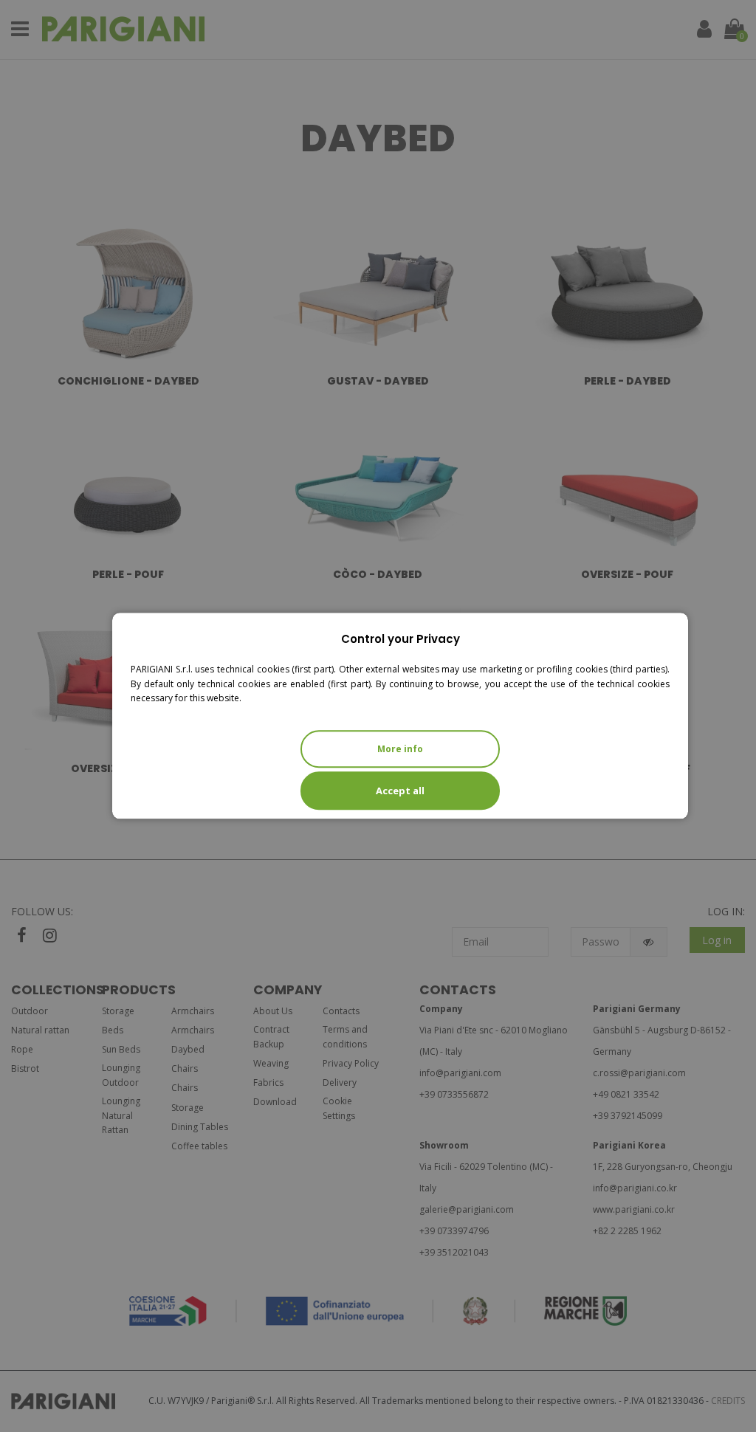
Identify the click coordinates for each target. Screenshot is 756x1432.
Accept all (400, 790)
